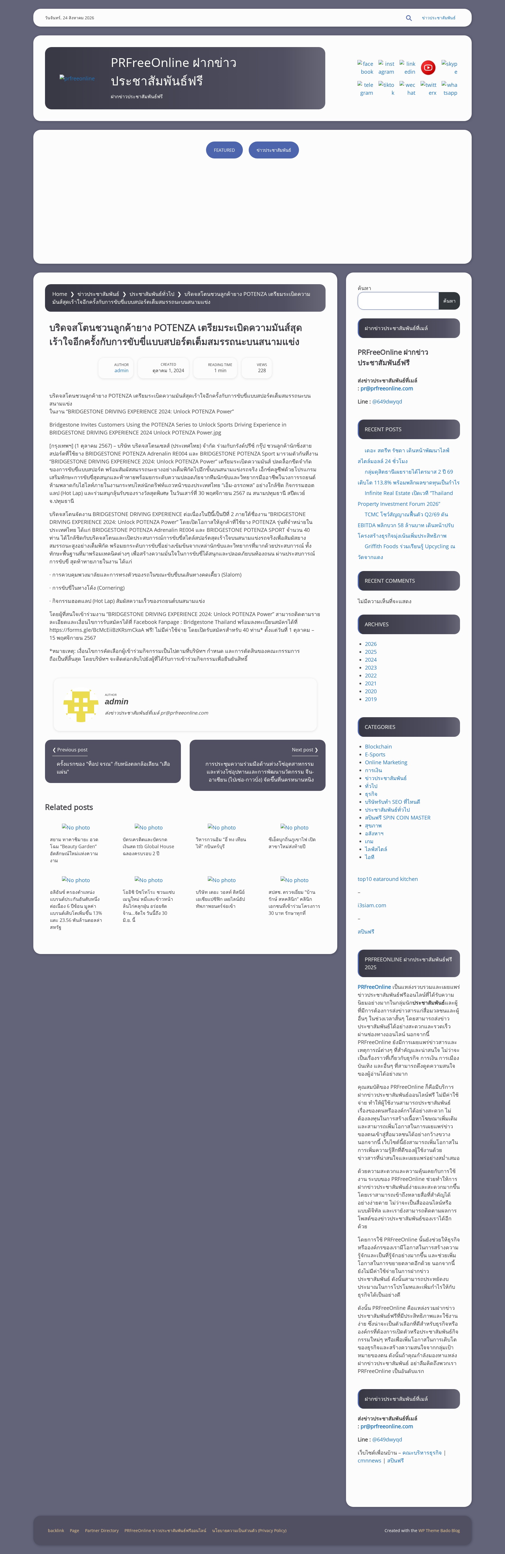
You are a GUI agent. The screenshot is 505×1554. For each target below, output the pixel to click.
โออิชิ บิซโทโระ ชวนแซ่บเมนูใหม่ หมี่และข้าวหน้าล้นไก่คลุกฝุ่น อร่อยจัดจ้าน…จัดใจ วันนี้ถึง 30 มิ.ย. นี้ (149, 906)
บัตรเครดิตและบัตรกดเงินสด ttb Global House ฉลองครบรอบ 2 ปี (148, 846)
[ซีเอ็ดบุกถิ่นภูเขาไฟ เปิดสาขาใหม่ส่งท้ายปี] (294, 827)
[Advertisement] (252, 208)
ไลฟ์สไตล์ (376, 849)
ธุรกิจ (371, 793)
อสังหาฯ (374, 833)
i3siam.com (372, 905)
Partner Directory (102, 1530)
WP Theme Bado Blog (439, 1530)
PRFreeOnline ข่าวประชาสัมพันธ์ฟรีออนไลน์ (165, 1530)
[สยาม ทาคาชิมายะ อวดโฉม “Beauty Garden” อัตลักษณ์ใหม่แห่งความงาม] (76, 827)
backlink (56, 1530)
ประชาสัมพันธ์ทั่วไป (151, 293)
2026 (371, 643)
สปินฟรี (366, 931)
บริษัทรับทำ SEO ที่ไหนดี (392, 801)
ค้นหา (364, 288)
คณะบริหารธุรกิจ (422, 1452)
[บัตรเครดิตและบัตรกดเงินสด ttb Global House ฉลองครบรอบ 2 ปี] (148, 827)
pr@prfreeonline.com (387, 388)
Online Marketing (386, 762)
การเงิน (373, 770)
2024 (371, 659)
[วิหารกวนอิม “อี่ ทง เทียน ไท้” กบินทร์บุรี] (221, 827)
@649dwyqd (387, 401)
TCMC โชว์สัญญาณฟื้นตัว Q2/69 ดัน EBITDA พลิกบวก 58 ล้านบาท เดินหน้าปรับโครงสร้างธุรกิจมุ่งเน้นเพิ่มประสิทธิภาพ (406, 525)
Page (74, 1530)
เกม (369, 841)
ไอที (369, 856)
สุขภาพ (373, 825)
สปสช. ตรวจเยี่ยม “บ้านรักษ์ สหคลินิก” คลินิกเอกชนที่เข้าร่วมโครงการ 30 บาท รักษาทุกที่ (294, 902)
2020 (371, 691)
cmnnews (369, 1460)
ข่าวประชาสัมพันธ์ (439, 17)
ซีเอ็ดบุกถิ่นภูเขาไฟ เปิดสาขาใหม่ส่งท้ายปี (292, 843)
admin (122, 370)
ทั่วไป (371, 785)
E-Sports (375, 754)
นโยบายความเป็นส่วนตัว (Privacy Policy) (249, 1530)
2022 (371, 675)
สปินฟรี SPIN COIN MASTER (397, 817)
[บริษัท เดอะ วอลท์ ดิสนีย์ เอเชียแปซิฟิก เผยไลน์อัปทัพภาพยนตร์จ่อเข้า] (221, 880)
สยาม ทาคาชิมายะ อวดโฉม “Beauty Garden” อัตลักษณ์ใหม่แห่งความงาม (74, 850)
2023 (371, 667)
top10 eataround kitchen (388, 878)
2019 (371, 699)
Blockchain (378, 746)
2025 (371, 651)
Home (59, 293)
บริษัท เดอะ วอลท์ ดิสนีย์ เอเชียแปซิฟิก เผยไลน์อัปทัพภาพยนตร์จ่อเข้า (220, 899)
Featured (224, 150)
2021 (371, 683)
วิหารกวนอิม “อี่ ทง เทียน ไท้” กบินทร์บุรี (221, 843)
